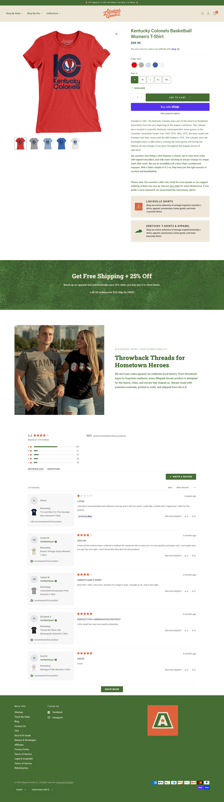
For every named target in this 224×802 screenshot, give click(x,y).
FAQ (16, 730)
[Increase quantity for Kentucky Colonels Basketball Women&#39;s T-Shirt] (141, 97)
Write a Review (183, 477)
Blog (16, 721)
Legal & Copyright (23, 758)
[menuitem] (15, 13)
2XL (167, 80)
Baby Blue (148, 65)
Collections (52, 13)
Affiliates (19, 744)
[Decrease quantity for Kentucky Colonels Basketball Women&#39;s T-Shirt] (133, 97)
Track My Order (22, 717)
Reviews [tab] (36, 469)
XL (158, 80)
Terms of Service (23, 754)
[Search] (202, 13)
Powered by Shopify (64, 782)
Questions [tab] (53, 469)
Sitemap (18, 712)
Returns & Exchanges (25, 740)
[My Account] (208, 13)
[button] (53, 446)
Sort (170, 487)
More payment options (170, 113)
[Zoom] (116, 34)
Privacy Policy (21, 749)
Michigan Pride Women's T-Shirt (55, 669)
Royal (155, 65)
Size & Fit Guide (22, 735)
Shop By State (13, 13)
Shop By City (33, 13)
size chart (175, 186)
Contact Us (20, 726)
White (162, 65)
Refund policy (21, 768)
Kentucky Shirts (153, 236)
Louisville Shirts (154, 211)
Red (134, 65)
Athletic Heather (141, 65)
